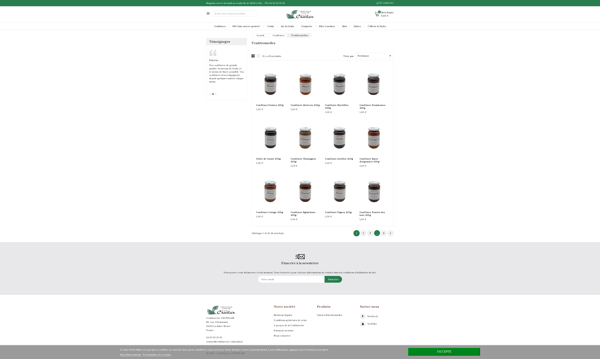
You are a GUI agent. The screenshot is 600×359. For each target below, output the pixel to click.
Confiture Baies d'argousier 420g (369, 160)
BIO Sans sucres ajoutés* (246, 26)
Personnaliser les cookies (157, 354)
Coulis (270, 26)
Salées (357, 26)
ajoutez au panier (268, 83)
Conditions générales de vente (290, 320)
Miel (344, 26)
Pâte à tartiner (327, 26)
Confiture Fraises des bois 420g (372, 213)
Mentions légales (283, 315)
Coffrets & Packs (377, 26)
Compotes (306, 26)
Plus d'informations (131, 354)
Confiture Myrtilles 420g (336, 106)
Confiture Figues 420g (338, 212)
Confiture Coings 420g (269, 212)
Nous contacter (282, 335)
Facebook (373, 316)
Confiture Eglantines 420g (303, 213)
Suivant (390, 233)
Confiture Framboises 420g (372, 106)
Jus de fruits (287, 26)
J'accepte (444, 351)
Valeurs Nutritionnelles (329, 315)
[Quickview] (274, 83)
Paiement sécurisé (284, 330)
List (258, 55)
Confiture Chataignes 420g (303, 160)
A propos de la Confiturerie (289, 325)
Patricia (213, 60)
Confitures (220, 26)
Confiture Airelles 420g (339, 158)
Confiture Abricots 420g (305, 105)
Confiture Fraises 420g (269, 105)
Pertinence (375, 56)
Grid (253, 55)
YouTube (372, 323)
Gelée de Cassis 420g (268, 158)
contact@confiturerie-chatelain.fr (224, 341)
